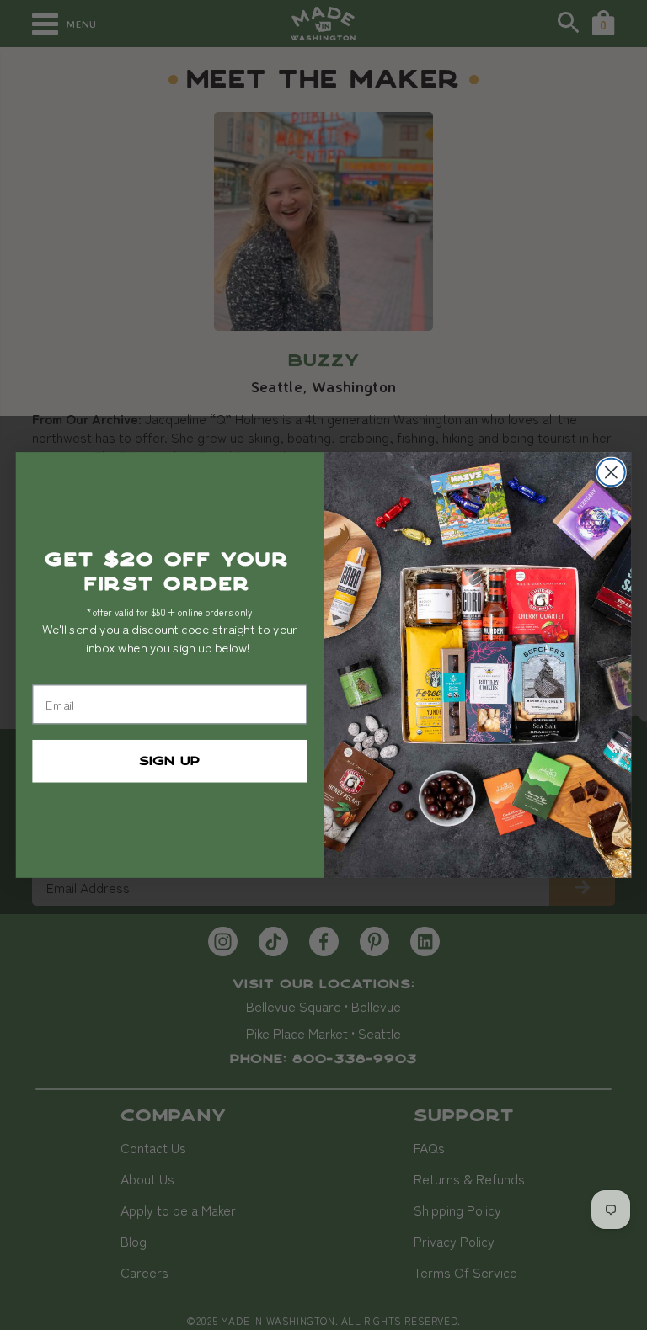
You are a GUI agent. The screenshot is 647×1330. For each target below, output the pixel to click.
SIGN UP (169, 760)
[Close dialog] (611, 473)
